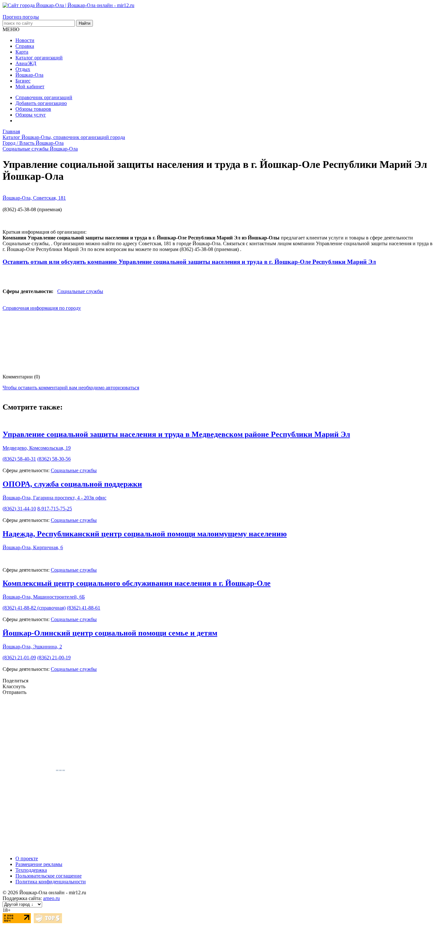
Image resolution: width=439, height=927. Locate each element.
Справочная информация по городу (42, 308)
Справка (24, 46)
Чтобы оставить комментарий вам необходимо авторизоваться (71, 387)
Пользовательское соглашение (48, 876)
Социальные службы (80, 291)
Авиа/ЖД (25, 63)
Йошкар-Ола (29, 75)
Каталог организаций (39, 57)
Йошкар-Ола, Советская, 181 (34, 198)
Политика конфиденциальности (50, 881)
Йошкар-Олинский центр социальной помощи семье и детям (110, 633)
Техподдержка (31, 870)
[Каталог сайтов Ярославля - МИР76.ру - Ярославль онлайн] (48, 921)
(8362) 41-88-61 (83, 608)
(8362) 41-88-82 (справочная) (34, 608)
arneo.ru (51, 898)
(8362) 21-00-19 (54, 657)
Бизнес (23, 80)
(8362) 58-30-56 (54, 459)
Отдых (22, 69)
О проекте (26, 858)
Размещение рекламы (38, 864)
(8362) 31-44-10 (19, 508)
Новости (24, 40)
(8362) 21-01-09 (19, 657)
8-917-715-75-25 (54, 508)
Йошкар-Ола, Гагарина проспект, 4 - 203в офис (54, 497)
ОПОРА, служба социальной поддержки (72, 484)
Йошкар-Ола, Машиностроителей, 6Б (44, 597)
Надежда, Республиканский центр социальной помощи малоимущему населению (145, 534)
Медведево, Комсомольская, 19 (37, 448)
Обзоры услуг (30, 114)
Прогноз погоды (21, 17)
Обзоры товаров (33, 109)
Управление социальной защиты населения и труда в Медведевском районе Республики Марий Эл (176, 434)
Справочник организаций (43, 97)
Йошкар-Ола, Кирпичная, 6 (33, 547)
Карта (21, 52)
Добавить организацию (41, 103)
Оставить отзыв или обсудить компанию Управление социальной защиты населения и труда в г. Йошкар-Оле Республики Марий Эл (189, 261)
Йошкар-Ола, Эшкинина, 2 (32, 646)
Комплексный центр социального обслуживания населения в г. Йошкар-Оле (137, 583)
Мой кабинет (29, 86)
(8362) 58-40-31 (19, 459)
